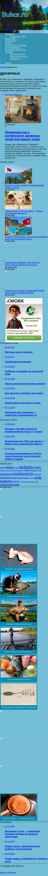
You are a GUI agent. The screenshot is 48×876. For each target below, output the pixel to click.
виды (10, 467)
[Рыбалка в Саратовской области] (18, 598)
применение (23, 478)
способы (31, 481)
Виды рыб (10, 39)
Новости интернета (18, 56)
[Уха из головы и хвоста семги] (18, 681)
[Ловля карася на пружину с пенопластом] (18, 709)
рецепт (31, 478)
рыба (37, 477)
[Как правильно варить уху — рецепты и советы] (18, 737)
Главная (4, 67)
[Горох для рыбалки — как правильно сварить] (18, 820)
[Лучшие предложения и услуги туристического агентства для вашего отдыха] (18, 235)
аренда (3, 468)
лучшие (33, 470)
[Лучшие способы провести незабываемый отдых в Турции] (18, 183)
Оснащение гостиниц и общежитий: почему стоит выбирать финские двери (24, 291)
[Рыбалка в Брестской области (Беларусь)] (18, 654)
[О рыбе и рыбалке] (14, 24)
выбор (16, 468)
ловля (27, 470)
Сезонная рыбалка (15, 45)
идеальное (3, 470)
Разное (9, 52)
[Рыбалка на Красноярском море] (18, 626)
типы (36, 481)
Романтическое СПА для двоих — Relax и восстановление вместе (24, 212)
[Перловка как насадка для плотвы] (18, 570)
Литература (15, 59)
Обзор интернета (17, 54)
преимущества (8, 477)
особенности (22, 474)
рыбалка (6, 481)
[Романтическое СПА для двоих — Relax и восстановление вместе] (18, 209)
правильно (37, 474)
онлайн (39, 470)
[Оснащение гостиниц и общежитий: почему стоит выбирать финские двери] (18, 288)
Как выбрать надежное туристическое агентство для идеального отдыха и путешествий (22, 264)
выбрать (26, 467)
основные (6, 473)
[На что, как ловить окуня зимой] (18, 515)
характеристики (9, 484)
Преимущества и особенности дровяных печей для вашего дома (22, 136)
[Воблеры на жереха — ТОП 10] (18, 792)
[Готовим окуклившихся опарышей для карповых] (18, 764)
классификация (18, 470)
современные (24, 481)
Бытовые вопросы (15, 50)
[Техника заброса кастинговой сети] (18, 543)
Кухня (8, 43)
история (9, 470)
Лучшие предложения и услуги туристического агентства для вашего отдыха (26, 238)
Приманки (10, 41)
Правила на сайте (18, 36)
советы (16, 481)
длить (37, 467)
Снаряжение (12, 48)
